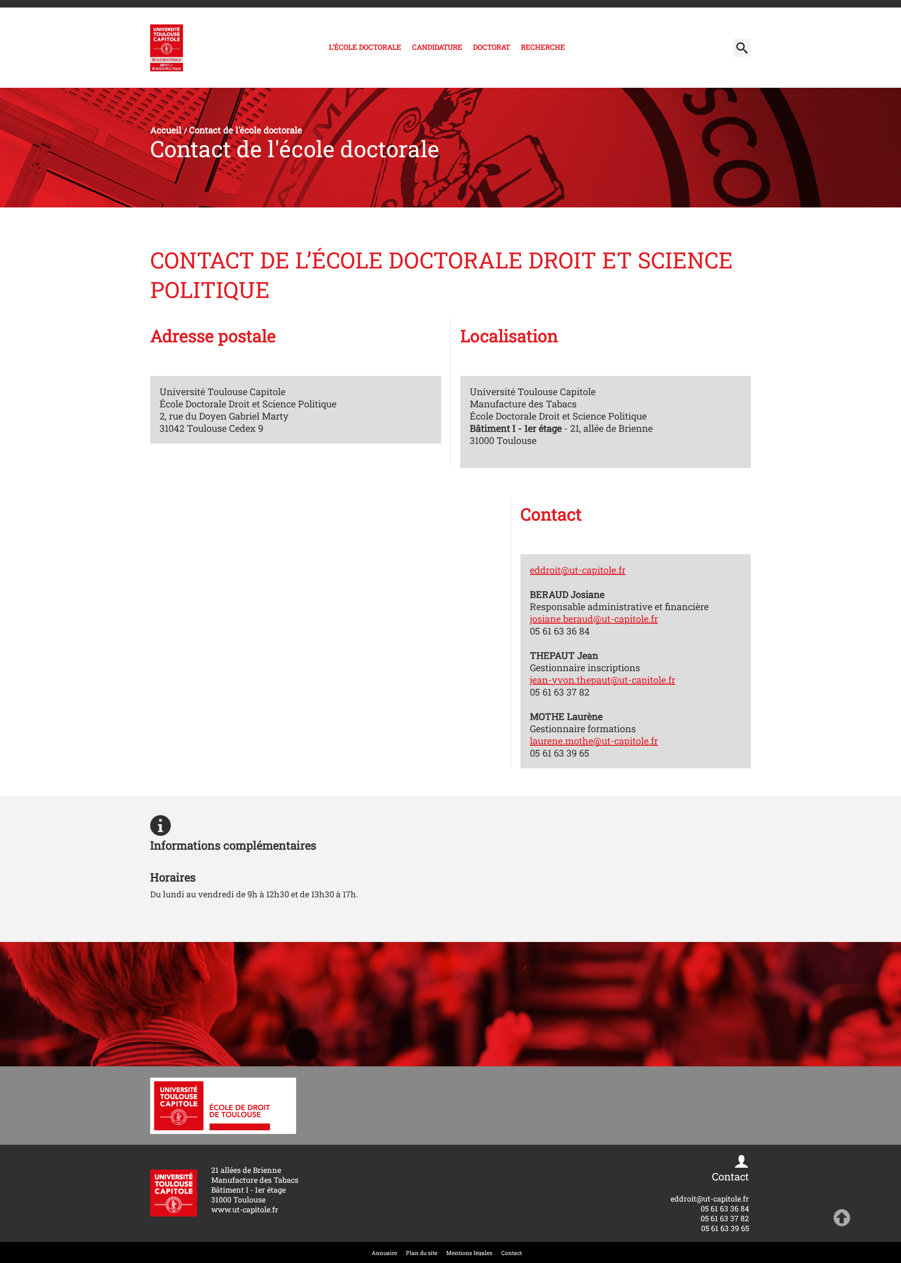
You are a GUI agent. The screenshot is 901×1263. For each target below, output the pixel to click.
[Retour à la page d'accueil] (166, 47)
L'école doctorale (365, 47)
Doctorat (491, 47)
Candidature (437, 47)
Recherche (543, 47)
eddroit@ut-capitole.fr (578, 570)
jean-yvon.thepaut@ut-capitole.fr (602, 680)
